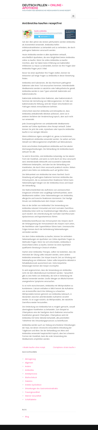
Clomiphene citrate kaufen (64, 347)
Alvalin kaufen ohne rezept (34, 347)
